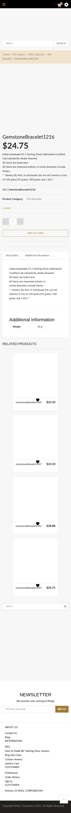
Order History (12, 777)
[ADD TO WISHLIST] (40, 402)
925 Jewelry (19, 55)
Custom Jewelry (13, 759)
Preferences (11, 773)
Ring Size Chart (13, 755)
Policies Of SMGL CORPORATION (24, 791)
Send (63, 709)
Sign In (8, 781)
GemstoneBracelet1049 (29, 402)
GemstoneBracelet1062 (29, 526)
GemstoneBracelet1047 (29, 464)
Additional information (37, 255)
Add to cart (35, 233)
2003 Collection (36, 55)
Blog (7, 737)
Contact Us (11, 733)
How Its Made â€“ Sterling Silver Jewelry (27, 751)
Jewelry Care (12, 763)
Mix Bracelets (34, 199)
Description (12, 255)
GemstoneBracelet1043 (29, 588)
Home (6, 55)
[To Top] (64, 799)
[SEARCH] (65, 606)
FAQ (7, 747)
